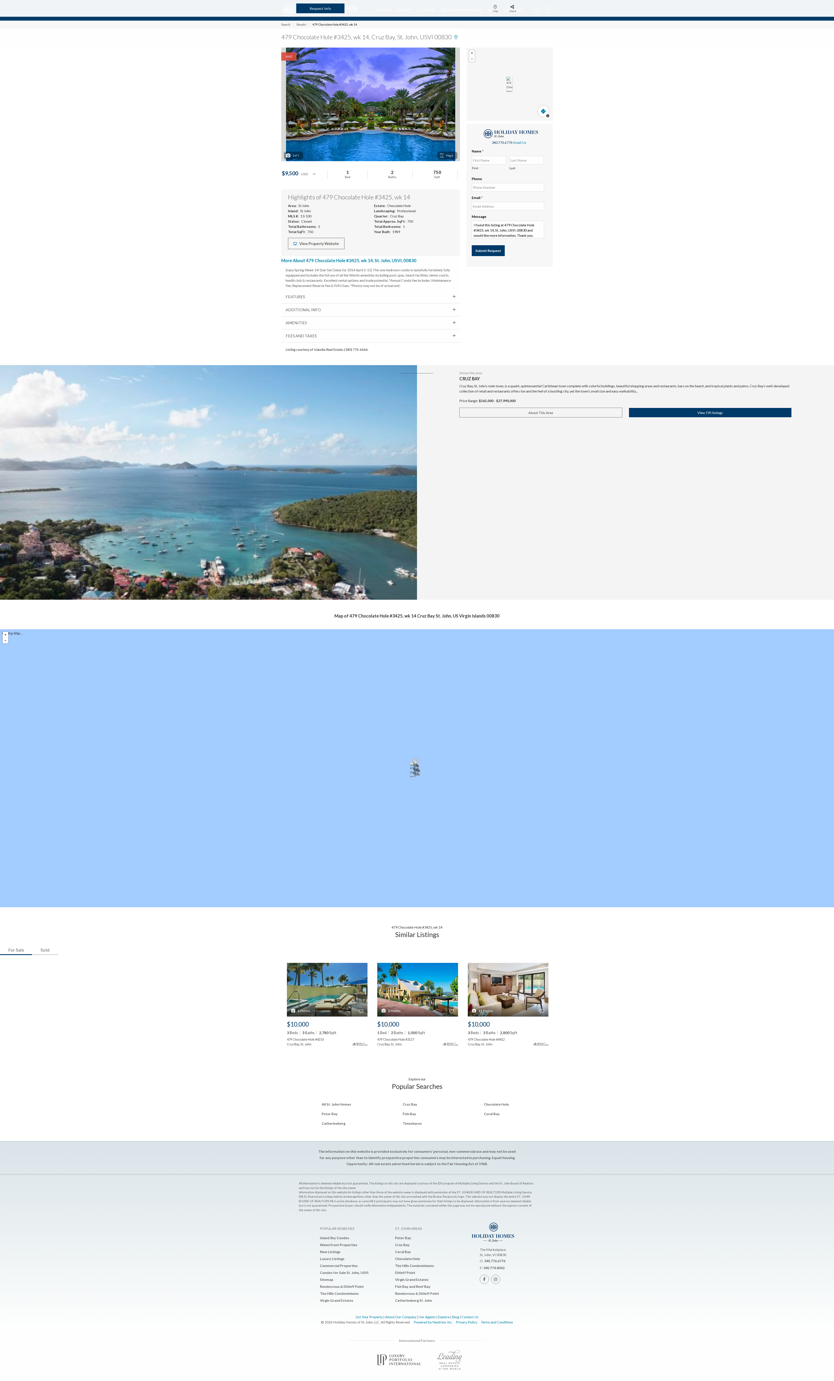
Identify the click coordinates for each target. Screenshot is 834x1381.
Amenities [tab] (296, 322)
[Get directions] (543, 111)
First (475, 168)
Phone (477, 179)
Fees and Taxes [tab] (301, 335)
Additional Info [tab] (303, 309)
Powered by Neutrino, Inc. (433, 1322)
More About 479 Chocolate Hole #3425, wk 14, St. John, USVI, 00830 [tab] (348, 260)
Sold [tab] (45, 949)
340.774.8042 (494, 1268)
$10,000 (298, 1024)
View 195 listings (710, 413)
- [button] (472, 59)
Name (478, 151)
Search (285, 24)
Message (479, 216)
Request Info (320, 8)
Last (512, 168)
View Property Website (319, 243)
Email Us (519, 142)
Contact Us (470, 1317)
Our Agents (427, 1317)
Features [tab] (295, 296)
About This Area (540, 413)
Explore (444, 1317)
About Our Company (400, 1317)
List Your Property (369, 1317)
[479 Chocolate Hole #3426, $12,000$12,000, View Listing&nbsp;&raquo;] (413, 769)
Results (301, 24)
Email (477, 197)
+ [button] (472, 53)
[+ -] (510, 84)
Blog (455, 1317)
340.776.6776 (502, 142)
